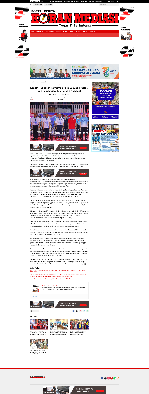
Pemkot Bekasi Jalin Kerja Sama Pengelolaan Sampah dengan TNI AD (50, 279)
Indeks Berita (48, 4)
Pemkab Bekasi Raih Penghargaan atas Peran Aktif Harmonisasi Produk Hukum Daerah (54, 1)
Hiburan (58, 31)
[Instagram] (36, 297)
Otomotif (77, 31)
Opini (71, 31)
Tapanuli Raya (50, 31)
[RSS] (118, 378)
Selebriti (85, 31)
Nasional (42, 35)
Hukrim (32, 35)
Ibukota (92, 35)
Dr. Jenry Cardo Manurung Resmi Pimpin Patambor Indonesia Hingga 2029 (51, 276)
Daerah (48, 35)
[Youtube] (111, 378)
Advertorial (93, 31)
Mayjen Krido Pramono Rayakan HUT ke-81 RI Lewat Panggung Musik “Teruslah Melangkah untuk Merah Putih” (57, 270)
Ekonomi (54, 35)
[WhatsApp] (114, 378)
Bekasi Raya (39, 31)
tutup (27, 7)
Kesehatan (61, 35)
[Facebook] (34, 297)
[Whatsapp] (31, 297)
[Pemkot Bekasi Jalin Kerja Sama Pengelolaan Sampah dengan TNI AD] (39, 344)
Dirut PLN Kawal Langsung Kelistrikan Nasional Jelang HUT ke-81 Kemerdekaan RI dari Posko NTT (58, 274)
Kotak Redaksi (38, 4)
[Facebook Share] (73, 311)
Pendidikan (68, 35)
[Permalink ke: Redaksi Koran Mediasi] (31, 98)
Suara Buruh (85, 35)
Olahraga (61, 85)
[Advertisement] (74, 50)
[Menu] (31, 4)
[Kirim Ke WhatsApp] (87, 311)
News (32, 31)
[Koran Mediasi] (74, 18)
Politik (37, 35)
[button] (117, 4)
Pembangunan (77, 35)
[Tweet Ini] (77, 311)
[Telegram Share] (84, 311)
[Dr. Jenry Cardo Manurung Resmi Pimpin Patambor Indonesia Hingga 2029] (79, 324)
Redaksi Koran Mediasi (61, 98)
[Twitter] (105, 378)
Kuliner (65, 31)
